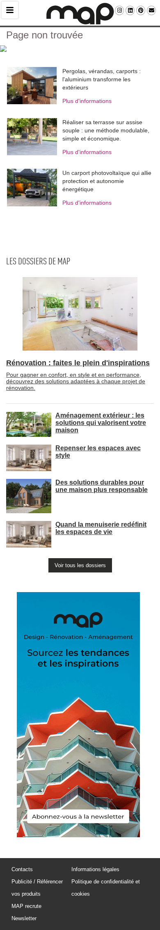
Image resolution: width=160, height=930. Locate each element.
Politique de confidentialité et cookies (105, 888)
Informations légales (95, 869)
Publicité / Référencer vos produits (37, 888)
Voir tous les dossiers (80, 565)
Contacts (22, 869)
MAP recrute (26, 906)
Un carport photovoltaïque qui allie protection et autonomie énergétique (106, 181)
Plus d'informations (87, 101)
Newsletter (24, 918)
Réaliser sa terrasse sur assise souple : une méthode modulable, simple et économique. (105, 130)
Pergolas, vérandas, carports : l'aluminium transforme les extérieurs (101, 79)
